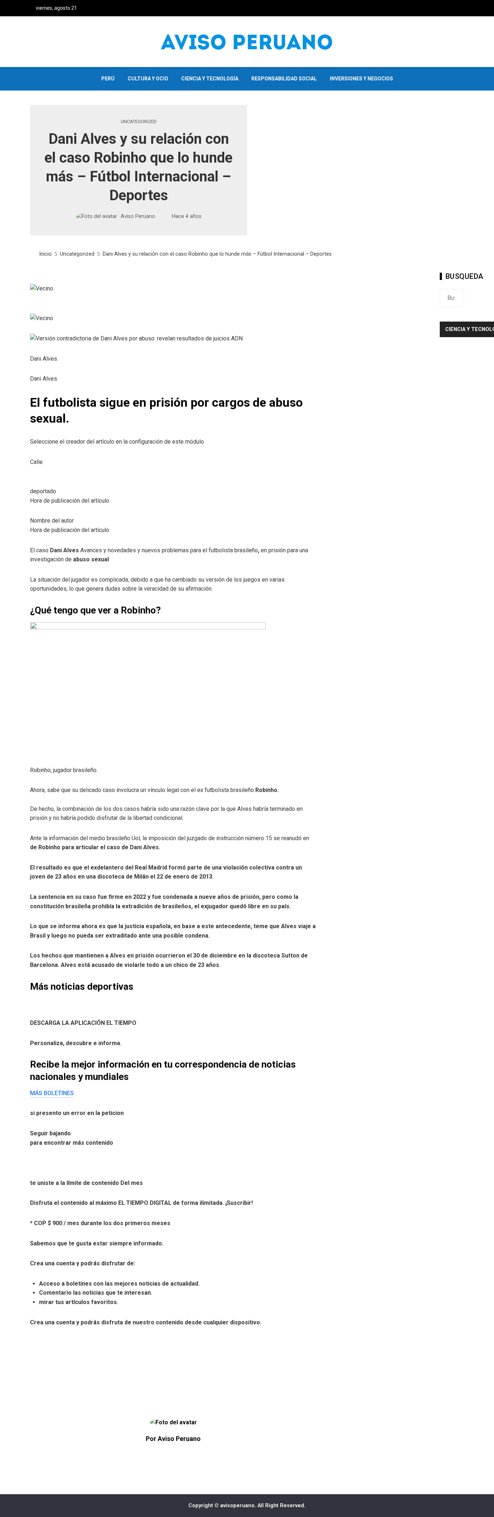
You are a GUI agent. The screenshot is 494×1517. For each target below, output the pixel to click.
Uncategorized (139, 122)
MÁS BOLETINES (52, 1093)
